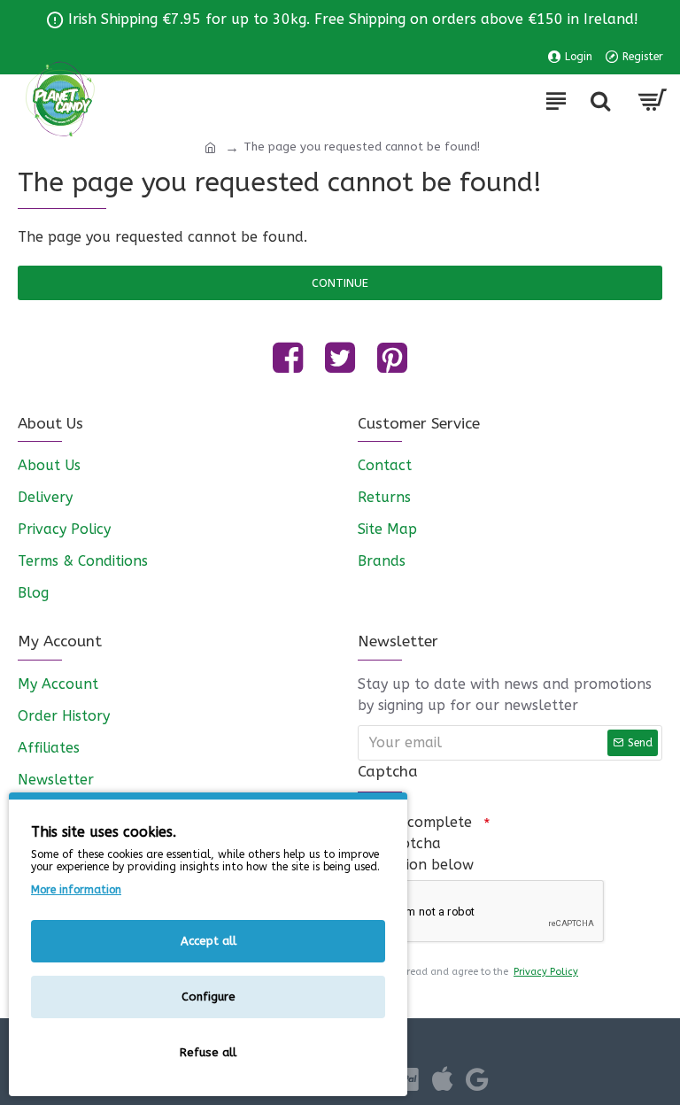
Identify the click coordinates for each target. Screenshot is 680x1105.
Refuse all (208, 1052)
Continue (340, 283)
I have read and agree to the (476, 972)
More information (76, 890)
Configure (209, 996)
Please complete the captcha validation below (416, 843)
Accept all (208, 940)
